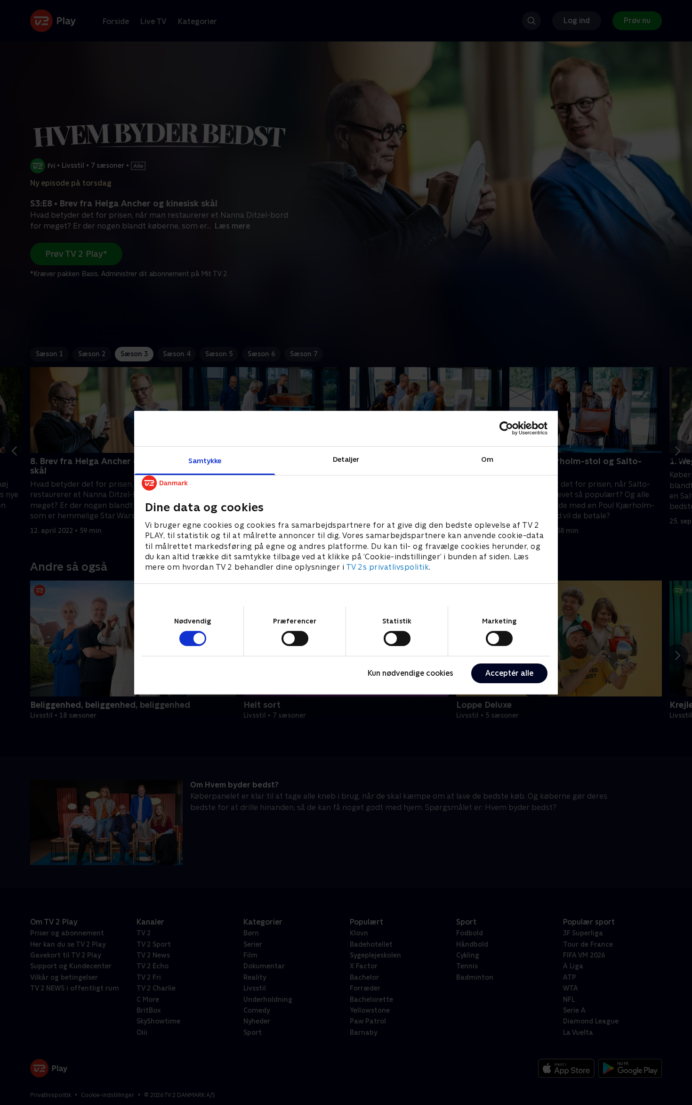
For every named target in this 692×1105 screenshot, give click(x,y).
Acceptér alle (509, 673)
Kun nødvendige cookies (410, 673)
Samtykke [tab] (205, 460)
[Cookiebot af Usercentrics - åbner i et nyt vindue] (506, 428)
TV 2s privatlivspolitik (387, 567)
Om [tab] (487, 459)
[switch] (295, 638)
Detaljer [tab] (346, 459)
